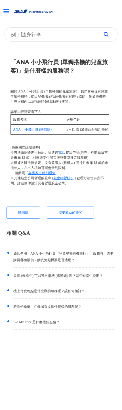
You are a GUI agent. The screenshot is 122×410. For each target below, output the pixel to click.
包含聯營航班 (63, 178)
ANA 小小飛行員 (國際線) (32, 129)
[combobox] (50, 34)
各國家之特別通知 (42, 173)
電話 (61, 152)
